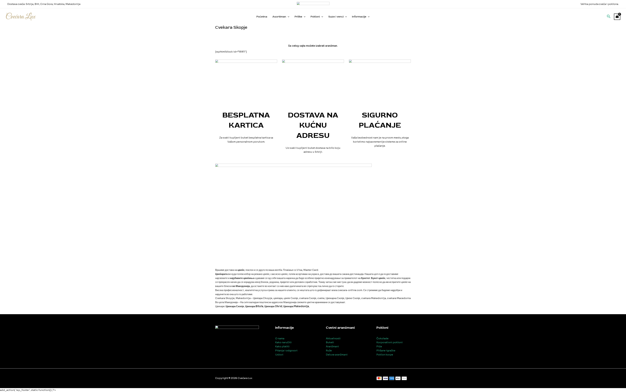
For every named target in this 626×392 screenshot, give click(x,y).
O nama (279, 338)
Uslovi (279, 354)
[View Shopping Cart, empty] (617, 17)
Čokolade (382, 338)
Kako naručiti (283, 342)
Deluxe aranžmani (337, 354)
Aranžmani (332, 346)
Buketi (330, 342)
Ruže (329, 350)
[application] (287, 16)
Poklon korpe (384, 354)
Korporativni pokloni (389, 342)
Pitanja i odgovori (286, 350)
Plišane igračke (385, 350)
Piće (379, 346)
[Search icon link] (609, 17)
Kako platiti (282, 346)
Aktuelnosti (333, 338)
